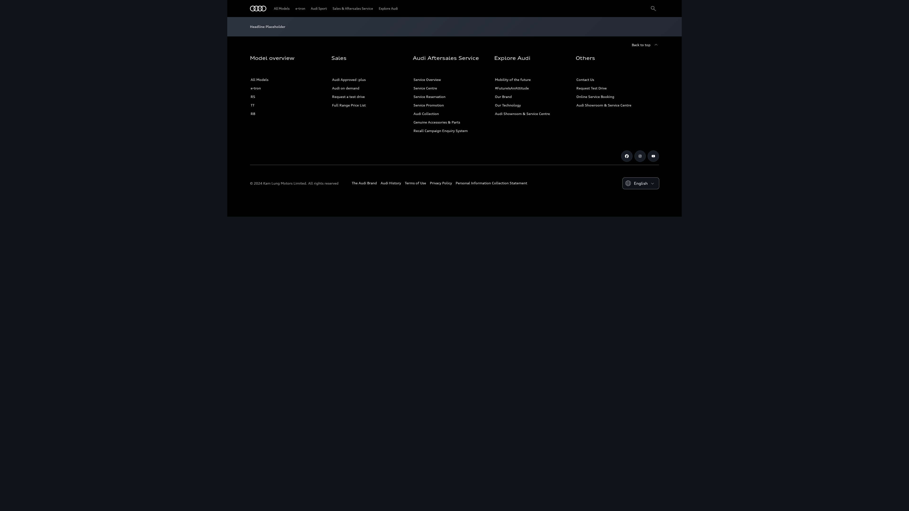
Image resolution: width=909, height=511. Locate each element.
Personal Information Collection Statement (491, 183)
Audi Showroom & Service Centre (522, 114)
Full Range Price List (349, 105)
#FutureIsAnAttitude (512, 88)
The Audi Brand (364, 183)
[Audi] (258, 8)
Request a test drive (348, 97)
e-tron (256, 88)
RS (253, 97)
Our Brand (503, 97)
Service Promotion (429, 105)
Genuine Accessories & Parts (437, 122)
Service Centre (425, 88)
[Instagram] (640, 156)
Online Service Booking (595, 97)
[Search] (653, 8)
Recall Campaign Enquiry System (441, 131)
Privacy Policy (441, 183)
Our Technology (508, 105)
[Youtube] (653, 156)
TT (252, 105)
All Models (259, 80)
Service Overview (427, 80)
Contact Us (585, 80)
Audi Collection (426, 114)
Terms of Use (415, 183)
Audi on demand (345, 88)
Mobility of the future (513, 80)
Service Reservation (430, 97)
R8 (253, 114)
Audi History (391, 183)
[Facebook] (627, 156)
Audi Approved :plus (349, 80)
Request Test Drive (591, 88)
